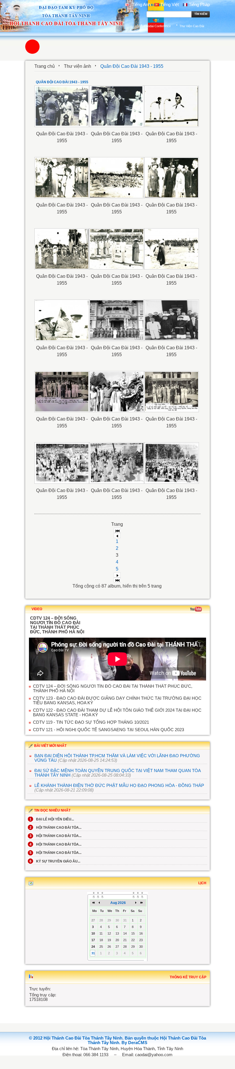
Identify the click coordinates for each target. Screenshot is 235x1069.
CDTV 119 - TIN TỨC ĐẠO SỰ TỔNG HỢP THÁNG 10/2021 (91, 722)
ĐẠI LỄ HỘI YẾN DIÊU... (52, 819)
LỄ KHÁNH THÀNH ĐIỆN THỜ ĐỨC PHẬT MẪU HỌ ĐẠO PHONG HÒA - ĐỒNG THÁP (119, 785)
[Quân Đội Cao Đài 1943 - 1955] (61, 106)
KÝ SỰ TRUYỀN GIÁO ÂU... (55, 861)
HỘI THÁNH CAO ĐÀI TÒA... (55, 828)
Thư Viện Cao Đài (191, 26)
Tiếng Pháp (199, 4)
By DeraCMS (134, 1042)
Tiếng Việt (169, 4)
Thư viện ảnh (77, 66)
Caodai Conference (157, 26)
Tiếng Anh (140, 4)
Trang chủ (44, 66)
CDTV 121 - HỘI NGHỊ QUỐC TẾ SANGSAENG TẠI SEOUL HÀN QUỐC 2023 (108, 729)
